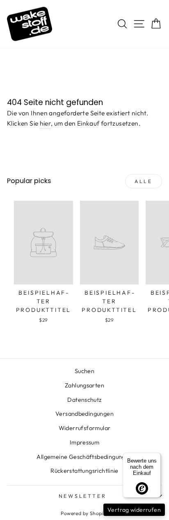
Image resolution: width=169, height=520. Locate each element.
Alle (143, 181)
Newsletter (83, 496)
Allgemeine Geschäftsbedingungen (84, 456)
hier (45, 123)
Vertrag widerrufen (134, 509)
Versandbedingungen (84, 413)
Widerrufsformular (85, 428)
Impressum (85, 442)
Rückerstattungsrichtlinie (84, 470)
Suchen (84, 371)
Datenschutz (84, 399)
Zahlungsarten (84, 385)
